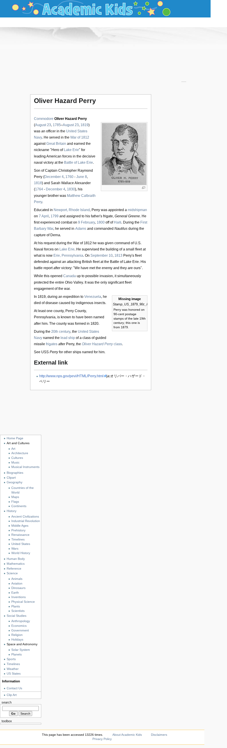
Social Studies (16, 615)
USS (49, 352)
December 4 (54, 177)
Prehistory (18, 530)
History (11, 511)
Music (15, 462)
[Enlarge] (143, 187)
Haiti (117, 222)
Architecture (19, 453)
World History (20, 553)
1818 (38, 183)
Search (7, 702)
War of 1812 (79, 137)
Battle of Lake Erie (78, 162)
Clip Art (12, 695)
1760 (69, 177)
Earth (15, 592)
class (102, 344)
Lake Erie (71, 150)
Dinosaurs (18, 588)
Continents (18, 506)
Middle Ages (19, 525)
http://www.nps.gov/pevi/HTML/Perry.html (71, 376)
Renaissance (20, 534)
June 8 (81, 177)
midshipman (137, 210)
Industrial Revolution (25, 521)
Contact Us (14, 688)
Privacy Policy (102, 739)
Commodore (43, 119)
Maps (15, 497)
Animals (16, 579)
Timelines (18, 539)
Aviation (16, 583)
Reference (14, 568)
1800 (101, 222)
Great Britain (56, 143)
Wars (14, 548)
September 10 (101, 255)
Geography (14, 482)
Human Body (16, 558)
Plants (15, 606)
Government (20, 630)
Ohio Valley (74, 282)
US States (14, 673)
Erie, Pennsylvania (68, 255)
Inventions (18, 597)
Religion (17, 635)
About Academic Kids (127, 734)
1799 (55, 216)
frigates (51, 344)
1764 (39, 189)
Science (12, 573)
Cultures (17, 458)
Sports (11, 659)
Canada (69, 276)
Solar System (20, 649)
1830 (71, 189)
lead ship (68, 338)
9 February (86, 222)
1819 (84, 125)
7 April (44, 216)
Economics (19, 625)
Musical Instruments (25, 467)
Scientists (18, 611)
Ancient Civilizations (25, 516)
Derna (55, 235)
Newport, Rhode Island (72, 210)
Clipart (11, 477)
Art (13, 448)
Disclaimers (159, 734)
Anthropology (20, 621)
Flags (15, 501)
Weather (13, 669)
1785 (57, 125)
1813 (118, 255)
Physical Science (23, 601)
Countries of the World (22, 490)
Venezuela (92, 296)
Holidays (17, 639)
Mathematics (16, 563)
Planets (16, 654)
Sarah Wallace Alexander (71, 183)
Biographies (15, 472)
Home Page (15, 438)
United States (20, 544)
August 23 (43, 125)
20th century (60, 331)
